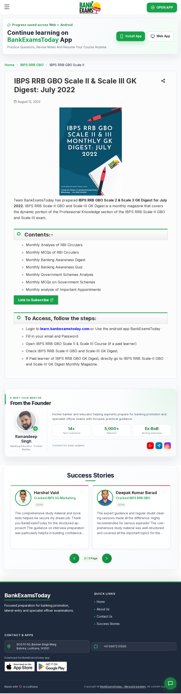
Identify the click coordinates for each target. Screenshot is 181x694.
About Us (103, 609)
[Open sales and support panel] (170, 683)
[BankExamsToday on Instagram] (167, 445)
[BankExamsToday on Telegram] (158, 445)
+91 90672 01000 (115, 646)
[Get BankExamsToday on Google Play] (52, 666)
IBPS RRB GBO (32, 65)
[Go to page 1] (74, 558)
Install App (133, 36)
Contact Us (104, 616)
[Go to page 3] (107, 558)
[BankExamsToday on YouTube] (150, 445)
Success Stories (108, 624)
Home (10, 65)
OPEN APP (164, 7)
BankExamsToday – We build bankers (123, 686)
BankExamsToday (27, 595)
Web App (163, 36)
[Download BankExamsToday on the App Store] (19, 666)
